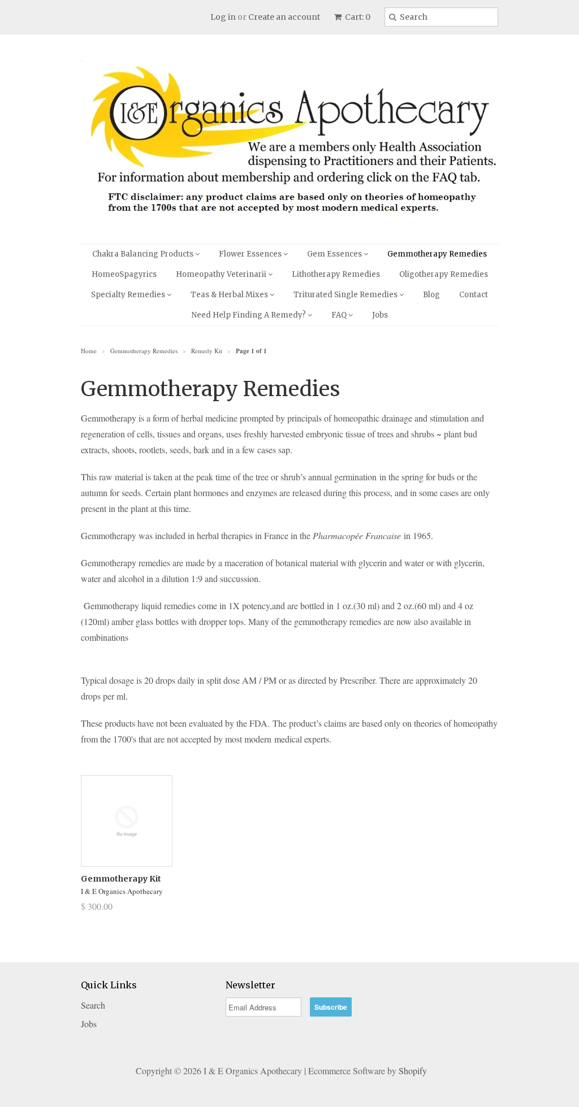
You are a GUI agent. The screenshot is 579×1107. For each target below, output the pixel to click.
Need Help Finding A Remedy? (250, 315)
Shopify (413, 1070)
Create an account (284, 17)
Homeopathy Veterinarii (222, 274)
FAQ (339, 315)
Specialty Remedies (129, 294)
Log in (223, 17)
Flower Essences (251, 254)
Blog (431, 294)
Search (93, 1005)
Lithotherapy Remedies (336, 274)
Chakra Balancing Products (143, 254)
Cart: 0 (356, 17)
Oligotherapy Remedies (443, 274)
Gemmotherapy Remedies (437, 254)
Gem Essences (335, 254)
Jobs (380, 315)
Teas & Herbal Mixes (230, 294)
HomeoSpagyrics (124, 274)
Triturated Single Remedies (346, 294)
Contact (473, 294)
